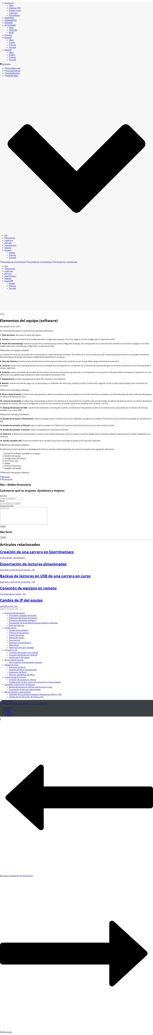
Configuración (10, 628)
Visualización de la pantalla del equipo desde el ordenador (33, 623)
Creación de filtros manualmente (23, 670)
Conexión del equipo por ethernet (23, 655)
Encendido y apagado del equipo (23, 615)
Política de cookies (30, 703)
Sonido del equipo (16, 635)
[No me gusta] (6, 479)
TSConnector (9, 238)
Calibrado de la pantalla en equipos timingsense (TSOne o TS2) (35, 694)
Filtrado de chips (11, 665)
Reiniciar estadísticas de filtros (22, 674)
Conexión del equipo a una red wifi (23, 652)
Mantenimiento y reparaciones (17, 692)
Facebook (8, 708)
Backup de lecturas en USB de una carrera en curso (45, 575)
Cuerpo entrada (6, 506)
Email (2, 501)
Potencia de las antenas (19, 633)
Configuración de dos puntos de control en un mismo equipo (35, 682)
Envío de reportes (16, 625)
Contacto (42, 703)
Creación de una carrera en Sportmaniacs (37, 551)
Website (7, 248)
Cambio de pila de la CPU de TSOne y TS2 (26, 697)
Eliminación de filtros (18, 672)
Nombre (3, 496)
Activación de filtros (17, 667)
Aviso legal (17, 703)
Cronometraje (6, 558)
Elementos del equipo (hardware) (23, 618)
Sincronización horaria (14, 660)
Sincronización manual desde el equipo (25, 662)
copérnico (8, 240)
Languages (6, 64)
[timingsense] (38, 262)
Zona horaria (14, 640)
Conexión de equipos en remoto (28, 588)
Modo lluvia (14, 645)
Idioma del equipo (16, 637)
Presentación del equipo (14, 613)
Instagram (8, 715)
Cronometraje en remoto (11, 594)
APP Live (8, 243)
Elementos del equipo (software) (22, 620)
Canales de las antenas (18, 630)
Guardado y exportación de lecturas (15, 570)
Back (12, 5)
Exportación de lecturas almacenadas (33, 563)
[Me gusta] (5, 477)
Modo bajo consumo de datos (21, 647)
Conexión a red (6, 606)
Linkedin (8, 713)
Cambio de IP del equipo (21, 600)
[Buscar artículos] (22, 609)
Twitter (7, 710)
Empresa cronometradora (20, 642)
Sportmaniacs (10, 245)
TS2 (6, 235)
